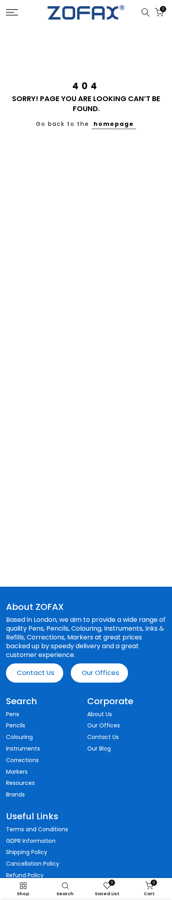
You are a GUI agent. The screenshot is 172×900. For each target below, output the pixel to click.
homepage (114, 124)
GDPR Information (31, 841)
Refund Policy (25, 875)
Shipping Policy (26, 852)
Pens (12, 714)
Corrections (22, 760)
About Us (99, 714)
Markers (17, 772)
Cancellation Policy (32, 864)
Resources (20, 783)
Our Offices (100, 672)
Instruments (23, 749)
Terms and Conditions (37, 829)
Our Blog (99, 749)
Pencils (15, 725)
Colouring (19, 737)
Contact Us (35, 672)
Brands (15, 794)
